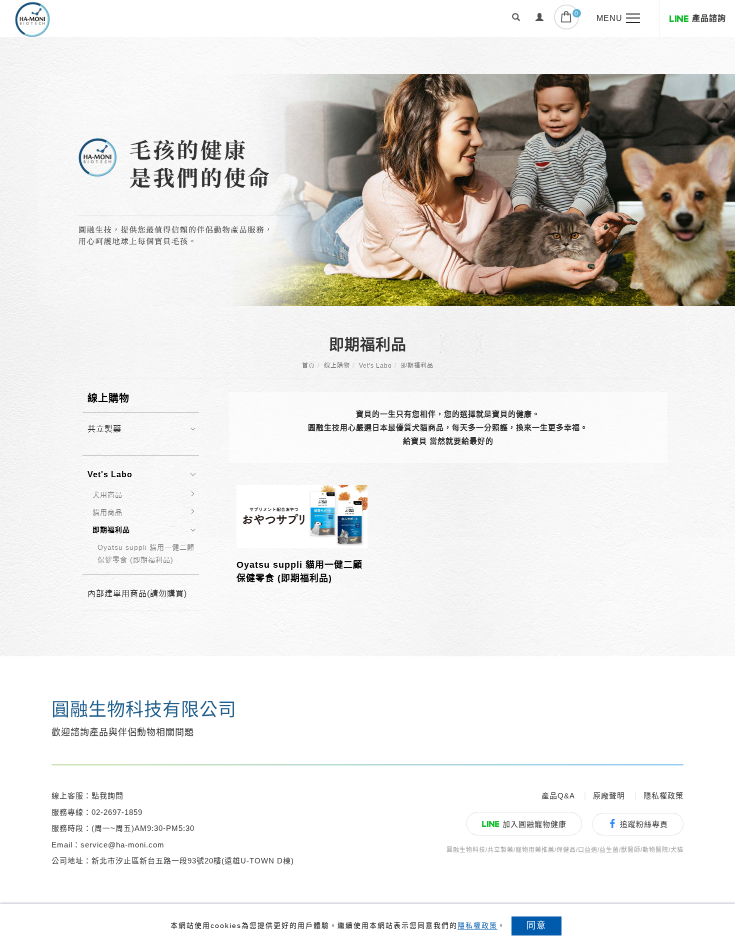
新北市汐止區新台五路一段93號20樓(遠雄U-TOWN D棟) (193, 860)
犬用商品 (107, 495)
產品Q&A (558, 795)
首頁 (308, 365)
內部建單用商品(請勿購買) (137, 593)
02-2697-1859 (117, 812)
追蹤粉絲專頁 (644, 824)
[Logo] (32, 19)
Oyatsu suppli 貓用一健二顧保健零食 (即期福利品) (146, 553)
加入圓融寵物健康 (534, 824)
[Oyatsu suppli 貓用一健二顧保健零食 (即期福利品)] (302, 516)
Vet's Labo (375, 365)
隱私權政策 (478, 925)
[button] (516, 18)
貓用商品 (107, 512)
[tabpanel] (386, 190)
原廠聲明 (609, 795)
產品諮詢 (709, 18)
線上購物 (337, 365)
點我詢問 (108, 795)
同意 (536, 925)
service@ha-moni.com (122, 844)
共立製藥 (105, 429)
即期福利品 (417, 365)
